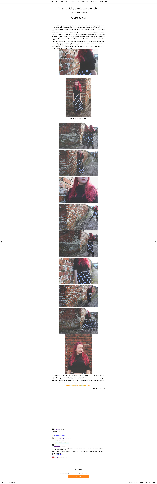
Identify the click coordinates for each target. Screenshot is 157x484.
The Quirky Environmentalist (78, 8)
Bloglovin (68, 385)
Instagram (78, 385)
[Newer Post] (1, 242)
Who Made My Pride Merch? (83, 1)
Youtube (84, 385)
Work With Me (64, 1)
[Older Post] (156, 242)
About (57, 1)
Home (52, 1)
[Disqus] (78, 410)
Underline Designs (152, 482)
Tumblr (88, 385)
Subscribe (72, 1)
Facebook (73, 385)
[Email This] (96, 388)
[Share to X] (100, 388)
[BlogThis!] (98, 388)
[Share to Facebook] (102, 388)
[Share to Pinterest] (104, 388)
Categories (93, 1)
